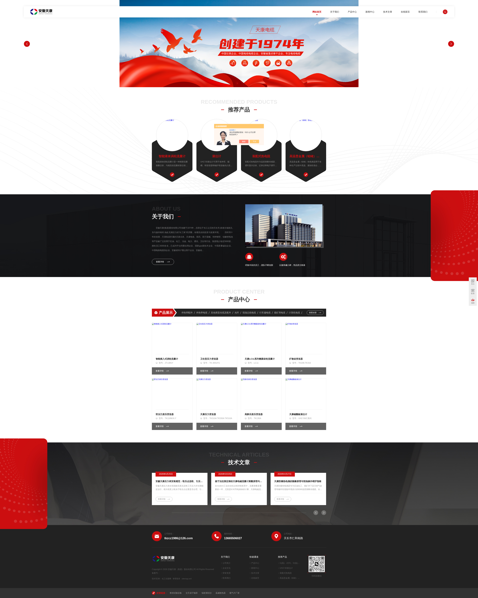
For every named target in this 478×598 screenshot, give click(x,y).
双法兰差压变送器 (165, 414)
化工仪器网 (166, 579)
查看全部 (313, 313)
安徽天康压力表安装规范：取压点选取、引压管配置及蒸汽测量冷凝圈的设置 (180, 481)
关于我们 (334, 12)
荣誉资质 (227, 573)
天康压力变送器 (208, 414)
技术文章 (387, 12)
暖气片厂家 (234, 593)
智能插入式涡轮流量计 (167, 359)
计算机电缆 (294, 312)
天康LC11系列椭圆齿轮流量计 (260, 359)
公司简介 (227, 563)
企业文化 (227, 568)
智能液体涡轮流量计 (172, 156)
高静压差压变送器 (254, 414)
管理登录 (176, 579)
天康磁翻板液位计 (298, 414)
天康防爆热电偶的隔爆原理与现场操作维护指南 (297, 481)
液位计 (216, 156)
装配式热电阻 (261, 156)
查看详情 (160, 262)
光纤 (237, 312)
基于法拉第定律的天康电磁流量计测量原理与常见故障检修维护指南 (239, 481)
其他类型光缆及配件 (221, 312)
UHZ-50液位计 (286, 568)
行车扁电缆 (265, 312)
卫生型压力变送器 (209, 359)
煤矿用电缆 (279, 312)
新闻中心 (369, 12)
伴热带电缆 (201, 312)
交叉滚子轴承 (192, 593)
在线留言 (405, 12)
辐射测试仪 (207, 593)
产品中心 (352, 12)
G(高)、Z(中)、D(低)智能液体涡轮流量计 (290, 563)
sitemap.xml (187, 579)
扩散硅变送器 (296, 359)
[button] (237, 83)
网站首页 (316, 12)
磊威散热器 (221, 593)
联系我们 (422, 12)
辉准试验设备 (176, 593)
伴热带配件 (187, 312)
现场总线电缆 (249, 312)
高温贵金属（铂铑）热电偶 (306, 156)
